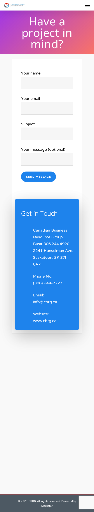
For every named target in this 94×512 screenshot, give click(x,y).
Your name (30, 73)
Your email (30, 98)
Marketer (47, 505)
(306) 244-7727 (47, 283)
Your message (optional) (43, 149)
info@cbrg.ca (45, 301)
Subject (28, 124)
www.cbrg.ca (44, 320)
